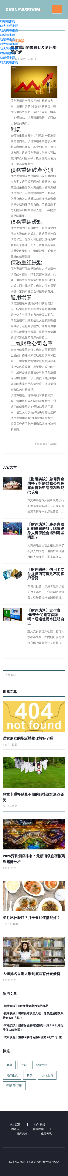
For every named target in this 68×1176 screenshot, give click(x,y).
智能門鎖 (41, 1065)
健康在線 (38, 1129)
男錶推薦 (12, 1075)
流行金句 (47, 1075)
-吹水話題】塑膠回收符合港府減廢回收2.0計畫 (32, 1037)
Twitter (52, 443)
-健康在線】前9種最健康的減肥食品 (25, 1006)
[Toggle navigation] (57, 9)
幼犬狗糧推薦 (9, 26)
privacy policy (51, 1161)
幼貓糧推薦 (7, 21)
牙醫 (24, 1065)
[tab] (34, 495)
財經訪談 (21, 1133)
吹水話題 (15, 1124)
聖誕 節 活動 (14, 1085)
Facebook (41, 443)
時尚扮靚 (39, 1124)
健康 (9, 1065)
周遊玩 (15, 1129)
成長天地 (46, 1133)
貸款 (29, 1075)
